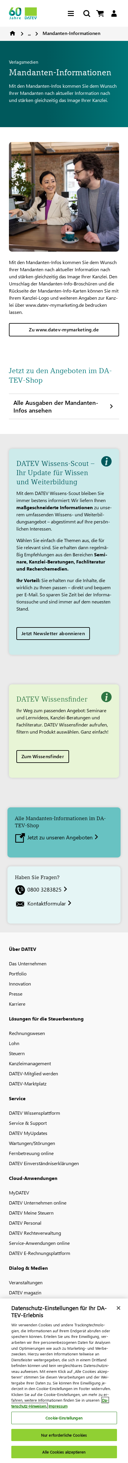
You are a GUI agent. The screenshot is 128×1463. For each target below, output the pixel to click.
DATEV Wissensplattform (34, 1113)
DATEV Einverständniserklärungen (44, 1163)
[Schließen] (118, 1308)
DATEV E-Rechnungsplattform (39, 1253)
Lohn (14, 1043)
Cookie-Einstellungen (64, 1417)
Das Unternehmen (27, 963)
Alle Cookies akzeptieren (63, 1451)
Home (12, 33)
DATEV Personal (25, 1223)
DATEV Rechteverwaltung (35, 1233)
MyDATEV (19, 1192)
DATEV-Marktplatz (27, 1083)
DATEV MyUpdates (28, 1133)
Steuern (17, 1053)
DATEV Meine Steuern (31, 1213)
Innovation (20, 983)
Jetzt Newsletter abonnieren (53, 633)
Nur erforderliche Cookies (64, 1435)
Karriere (17, 1004)
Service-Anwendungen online (39, 1243)
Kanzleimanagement (30, 1063)
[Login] (114, 13)
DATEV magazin (25, 1292)
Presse (15, 994)
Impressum (58, 1405)
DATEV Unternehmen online (37, 1203)
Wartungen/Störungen (32, 1143)
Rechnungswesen (27, 1033)
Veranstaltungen (26, 1282)
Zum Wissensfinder (42, 756)
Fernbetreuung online (31, 1153)
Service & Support (28, 1123)
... (29, 33)
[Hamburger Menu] (72, 13)
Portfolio (17, 973)
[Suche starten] (86, 13)
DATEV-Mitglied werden (33, 1073)
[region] (64, 1381)
